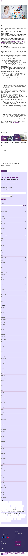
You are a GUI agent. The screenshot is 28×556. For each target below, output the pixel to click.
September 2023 (3, 363)
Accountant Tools (15, 502)
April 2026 (2, 314)
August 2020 (3, 421)
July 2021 (2, 407)
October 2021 (3, 402)
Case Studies (13, 507)
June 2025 (2, 327)
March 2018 (2, 451)
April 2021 (2, 412)
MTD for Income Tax (4, 515)
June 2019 (2, 434)
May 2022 (2, 390)
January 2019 (3, 443)
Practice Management (4, 272)
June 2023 (2, 368)
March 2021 (2, 414)
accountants (10, 502)
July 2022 (2, 387)
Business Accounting (7, 507)
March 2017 (2, 468)
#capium (3, 502)
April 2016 (2, 475)
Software (2, 282)
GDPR (3, 546)
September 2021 (3, 404)
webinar (2, 301)
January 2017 (3, 470)
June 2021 (2, 409)
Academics (2, 209)
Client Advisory (3, 228)
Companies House (3, 233)
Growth (14, 511)
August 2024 (3, 344)
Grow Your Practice (18, 511)
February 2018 (3, 453)
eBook (2, 240)
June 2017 (2, 465)
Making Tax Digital (3, 257)
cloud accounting (21, 507)
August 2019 (3, 431)
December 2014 (3, 487)
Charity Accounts (3, 226)
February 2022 (3, 395)
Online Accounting (16, 515)
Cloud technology (21, 509)
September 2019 (3, 429)
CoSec (2, 238)
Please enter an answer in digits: (5, 165)
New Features (3, 262)
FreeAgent (2, 243)
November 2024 (3, 339)
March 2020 (2, 426)
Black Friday (3, 218)
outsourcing (2, 265)
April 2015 (2, 482)
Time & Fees (3, 291)
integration (2, 252)
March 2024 (2, 353)
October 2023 (3, 361)
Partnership (2, 267)
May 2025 (2, 329)
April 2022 (2, 392)
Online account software (22, 515)
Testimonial (2, 289)
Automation (2, 216)
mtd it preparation (10, 515)
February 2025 (3, 334)
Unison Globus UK (3, 294)
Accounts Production (4, 211)
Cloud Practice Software (14, 509)
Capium (2, 221)
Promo (2, 277)
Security (3, 541)
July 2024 (2, 346)
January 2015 (3, 485)
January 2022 (3, 397)
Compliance (4, 543)
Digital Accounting (4, 511)
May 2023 (2, 370)
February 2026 (3, 317)
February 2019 (3, 441)
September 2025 (3, 324)
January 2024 (3, 356)
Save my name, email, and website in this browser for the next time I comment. (12, 163)
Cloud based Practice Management (6, 509)
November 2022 (3, 380)
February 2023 (3, 375)
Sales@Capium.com (5, 534)
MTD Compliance (18, 513)
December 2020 (3, 419)
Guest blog (2, 245)
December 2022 (3, 378)
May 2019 (2, 436)
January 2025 (3, 336)
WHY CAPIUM (17, 531)
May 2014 (2, 492)
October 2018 (3, 446)
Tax (1, 286)
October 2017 (3, 460)
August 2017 (3, 463)
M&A (2, 255)
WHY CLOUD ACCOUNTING (18, 533)
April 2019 (2, 438)
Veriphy (2, 299)
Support (2, 284)
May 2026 (2, 312)
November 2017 (3, 458)
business (3, 507)
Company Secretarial (4, 235)
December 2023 (3, 358)
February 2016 (3, 477)
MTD (2, 260)
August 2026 (3, 307)
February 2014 (3, 494)
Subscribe (3, 199)
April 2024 (2, 351)
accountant (6, 502)
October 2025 (3, 322)
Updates (2, 296)
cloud (17, 507)
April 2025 (2, 331)
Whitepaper (2, 303)
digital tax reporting (10, 511)
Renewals (2, 279)
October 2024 (3, 341)
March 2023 (2, 373)
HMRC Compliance (4, 513)
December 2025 (3, 319)
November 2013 (3, 497)
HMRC (2, 250)
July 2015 (2, 480)
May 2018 (2, 448)
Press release (3, 274)
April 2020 (2, 424)
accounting (20, 502)
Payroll (2, 269)
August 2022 (3, 385)
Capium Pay (3, 223)
